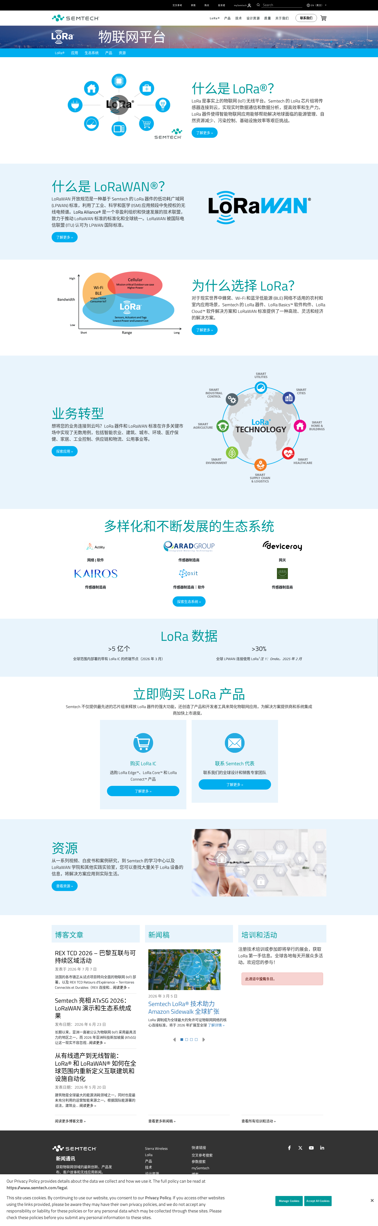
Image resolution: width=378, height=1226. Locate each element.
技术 (148, 1167)
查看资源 (63, 886)
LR (148, 1154)
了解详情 (215, 1025)
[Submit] (258, 4)
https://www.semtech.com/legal (37, 1187)
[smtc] (76, 18)
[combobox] (281, 5)
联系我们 (306, 18)
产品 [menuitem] (227, 18)
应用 (74, 52)
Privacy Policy (158, 1197)
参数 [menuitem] (193, 5)
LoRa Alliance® (87, 212)
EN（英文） (317, 5)
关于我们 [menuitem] (282, 18)
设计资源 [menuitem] (253, 18)
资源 (122, 52)
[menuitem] (249, 5)
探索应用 (63, 451)
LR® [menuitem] (215, 18)
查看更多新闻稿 (160, 1121)
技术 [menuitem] (238, 18)
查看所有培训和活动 (257, 1121)
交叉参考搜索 (202, 1155)
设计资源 (152, 1173)
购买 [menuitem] (207, 5)
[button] (372, 1200)
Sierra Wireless (156, 1148)
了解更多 (203, 132)
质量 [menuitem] (267, 18)
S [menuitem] (240, 5)
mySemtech (200, 1168)
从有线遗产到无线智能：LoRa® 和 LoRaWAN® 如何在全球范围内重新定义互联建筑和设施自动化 (95, 1067)
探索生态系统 (187, 601)
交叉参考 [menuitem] (177, 5)
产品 (108, 52)
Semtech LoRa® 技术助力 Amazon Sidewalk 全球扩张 (183, 1007)
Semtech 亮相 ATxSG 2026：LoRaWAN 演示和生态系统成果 (93, 1008)
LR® (60, 52)
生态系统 (92, 52)
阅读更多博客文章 (69, 1121)
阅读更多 (120, 987)
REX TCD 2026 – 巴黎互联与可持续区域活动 (95, 956)
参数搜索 (199, 1161)
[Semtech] (79, 1152)
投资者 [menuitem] (221, 5)
